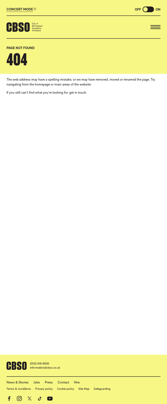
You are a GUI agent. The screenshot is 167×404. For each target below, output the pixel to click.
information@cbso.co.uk (45, 367)
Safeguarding (102, 388)
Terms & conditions (19, 388)
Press (49, 382)
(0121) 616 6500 (39, 363)
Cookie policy (65, 388)
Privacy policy (44, 388)
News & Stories (18, 382)
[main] (83, 190)
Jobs (36, 382)
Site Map (83, 388)
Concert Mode (20, 9)
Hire (77, 382)
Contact (63, 382)
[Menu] (155, 27)
